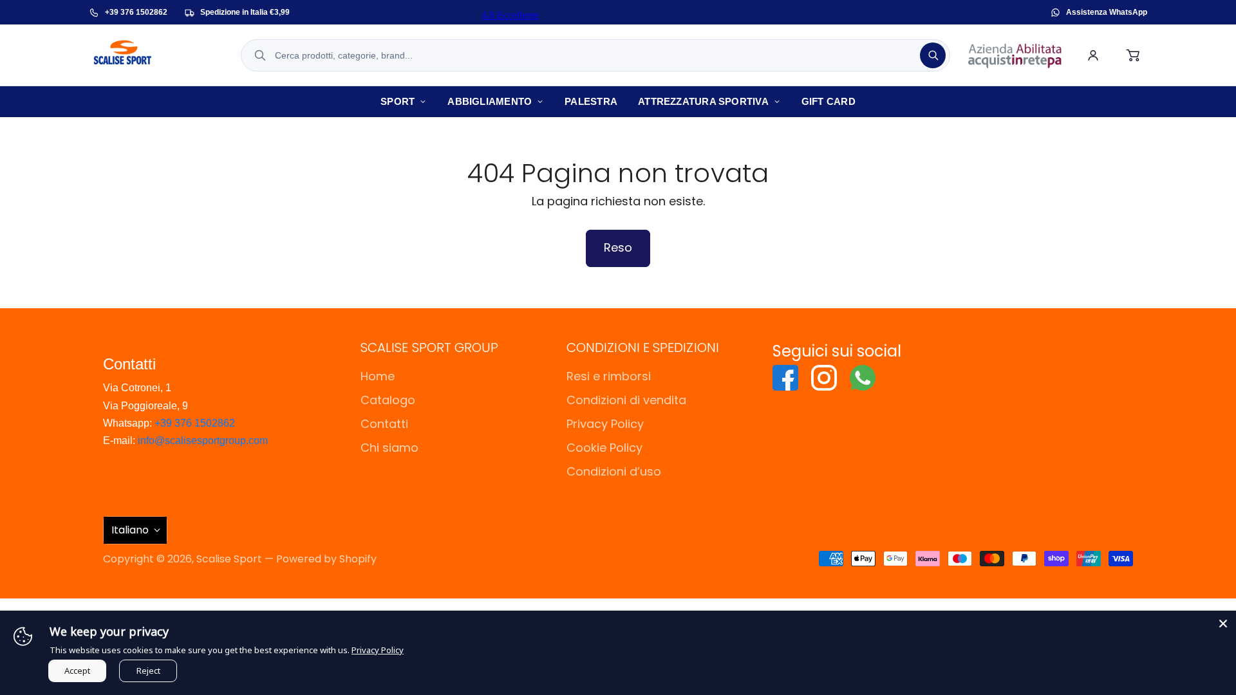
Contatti (384, 424)
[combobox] (595, 55)
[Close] (1223, 623)
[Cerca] (933, 55)
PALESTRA (591, 101)
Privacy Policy (605, 424)
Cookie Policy (604, 448)
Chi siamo (389, 448)
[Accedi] (1093, 55)
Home (377, 376)
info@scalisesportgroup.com (203, 440)
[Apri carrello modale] (1133, 55)
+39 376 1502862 (194, 423)
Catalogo (387, 400)
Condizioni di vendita (626, 400)
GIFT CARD (828, 101)
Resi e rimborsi (608, 376)
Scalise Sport (229, 558)
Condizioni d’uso (613, 471)
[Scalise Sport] (156, 55)
